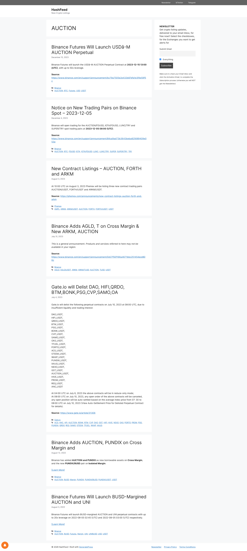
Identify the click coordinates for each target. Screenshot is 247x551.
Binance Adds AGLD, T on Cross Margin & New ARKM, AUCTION (95, 228)
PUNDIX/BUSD (91, 479)
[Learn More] (58, 470)
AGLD (56, 270)
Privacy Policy (170, 547)
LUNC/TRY (104, 151)
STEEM (80, 425)
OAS (121, 422)
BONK (80, 422)
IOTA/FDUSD (86, 151)
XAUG (99, 425)
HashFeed (59, 10)
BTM (86, 422)
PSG (140, 422)
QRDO (62, 425)
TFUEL (87, 425)
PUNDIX (54, 425)
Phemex (57, 206)
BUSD (66, 479)
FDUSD (72, 151)
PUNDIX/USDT (104, 479)
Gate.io (57, 420)
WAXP (93, 425)
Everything (167, 59)
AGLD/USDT (65, 270)
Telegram (192, 3)
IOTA (78, 151)
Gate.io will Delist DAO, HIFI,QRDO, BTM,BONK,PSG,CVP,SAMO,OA (88, 289)
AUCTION (58, 91)
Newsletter (166, 3)
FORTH (92, 209)
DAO (96, 422)
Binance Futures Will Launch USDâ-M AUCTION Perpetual (90, 49)
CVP (91, 422)
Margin (73, 479)
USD (78, 91)
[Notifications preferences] (4, 545)
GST (101, 422)
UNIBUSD (93, 534)
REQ (67, 425)
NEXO (116, 422)
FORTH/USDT (102, 209)
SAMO (73, 425)
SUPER (113, 151)
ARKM (63, 209)
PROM (134, 422)
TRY (130, 151)
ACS (56, 422)
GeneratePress (86, 547)
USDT (83, 91)
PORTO (128, 422)
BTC (66, 91)
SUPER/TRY (122, 151)
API (65, 422)
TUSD (102, 270)
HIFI (105, 422)
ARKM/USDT (72, 209)
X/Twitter (179, 3)
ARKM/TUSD (83, 270)
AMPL (57, 209)
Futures (72, 91)
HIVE (110, 422)
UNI (86, 534)
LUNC (95, 151)
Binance (57, 88)
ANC (61, 422)
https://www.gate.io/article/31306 (77, 413)
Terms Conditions (187, 547)
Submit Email (166, 49)
